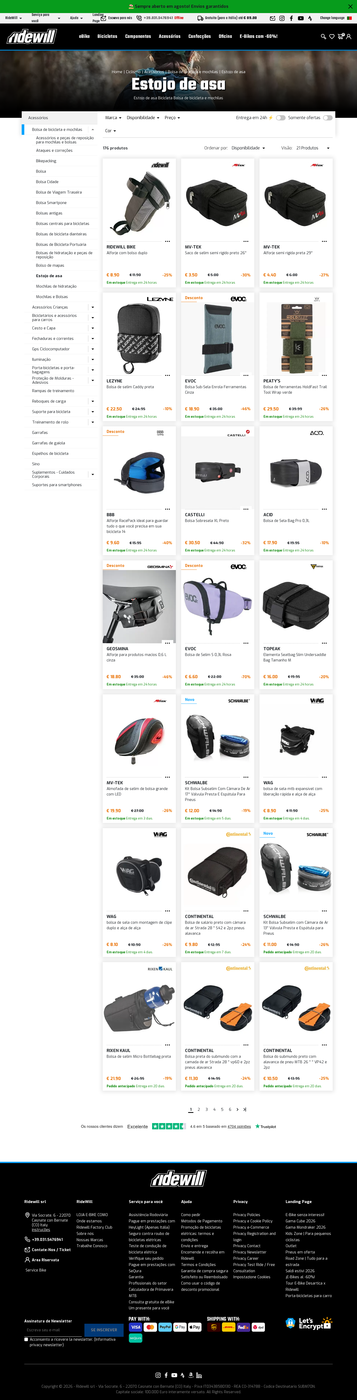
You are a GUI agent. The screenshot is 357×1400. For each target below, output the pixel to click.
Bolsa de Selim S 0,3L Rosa (208, 654)
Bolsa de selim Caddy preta (130, 387)
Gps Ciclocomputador (51, 349)
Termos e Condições (198, 1264)
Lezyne (114, 381)
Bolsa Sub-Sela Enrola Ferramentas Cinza (215, 390)
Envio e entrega (194, 1246)
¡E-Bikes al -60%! (300, 1277)
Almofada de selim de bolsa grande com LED (137, 791)
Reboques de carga (49, 401)
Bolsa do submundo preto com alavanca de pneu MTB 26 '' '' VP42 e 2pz (295, 1062)
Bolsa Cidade (47, 181)
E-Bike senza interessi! (305, 1214)
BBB (110, 515)
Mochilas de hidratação (56, 286)
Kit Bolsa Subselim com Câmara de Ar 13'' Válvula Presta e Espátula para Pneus (295, 928)
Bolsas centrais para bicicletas (62, 223)
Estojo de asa (233, 71)
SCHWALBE (196, 783)
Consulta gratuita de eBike (151, 1302)
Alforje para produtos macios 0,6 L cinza (136, 657)
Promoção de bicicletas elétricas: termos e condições (201, 1233)
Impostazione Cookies (251, 1277)
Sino (36, 464)
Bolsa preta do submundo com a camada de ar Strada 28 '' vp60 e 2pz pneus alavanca (217, 1062)
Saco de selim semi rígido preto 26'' (215, 253)
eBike (84, 36)
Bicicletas (107, 36)
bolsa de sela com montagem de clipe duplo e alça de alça (139, 925)
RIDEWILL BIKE (121, 247)
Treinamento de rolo (50, 422)
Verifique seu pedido (146, 1258)
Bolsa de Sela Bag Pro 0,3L (286, 520)
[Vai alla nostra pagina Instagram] (158, 1375)
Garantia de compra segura (204, 1271)
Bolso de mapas (50, 265)
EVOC (190, 381)
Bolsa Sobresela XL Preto (207, 520)
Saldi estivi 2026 (300, 1271)
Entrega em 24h (251, 117)
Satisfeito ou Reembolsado (204, 1277)
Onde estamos (89, 1221)
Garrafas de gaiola (48, 443)
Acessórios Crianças (50, 307)
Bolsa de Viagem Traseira (59, 192)
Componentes (138, 36)
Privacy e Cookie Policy (253, 1221)
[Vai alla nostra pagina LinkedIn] (199, 1375)
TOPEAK (271, 649)
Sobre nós (85, 1233)
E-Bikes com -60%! (259, 36)
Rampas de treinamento (53, 390)
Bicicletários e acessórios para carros (54, 318)
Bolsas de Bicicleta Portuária (61, 244)
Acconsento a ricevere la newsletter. (73, 1342)
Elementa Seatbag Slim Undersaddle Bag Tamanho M (294, 657)
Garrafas (40, 432)
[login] (349, 37)
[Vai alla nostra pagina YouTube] (174, 1375)
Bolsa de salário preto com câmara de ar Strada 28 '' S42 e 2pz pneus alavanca (215, 928)
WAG (268, 783)
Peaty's (271, 381)
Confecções (199, 36)
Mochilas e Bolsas (52, 296)
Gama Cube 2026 (300, 1221)
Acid (268, 515)
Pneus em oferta (300, 1252)
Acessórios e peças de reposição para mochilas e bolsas (65, 140)
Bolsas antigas (49, 213)
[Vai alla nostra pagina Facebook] (166, 1375)
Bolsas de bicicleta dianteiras (61, 234)
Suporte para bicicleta (51, 411)
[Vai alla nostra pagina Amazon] (191, 1375)
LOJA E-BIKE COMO (92, 1214)
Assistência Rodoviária (148, 1214)
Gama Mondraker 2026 (306, 1227)
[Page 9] (245, 1109)
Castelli (194, 515)
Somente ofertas (304, 117)
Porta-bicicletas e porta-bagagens (53, 370)
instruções (41, 1229)
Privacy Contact (247, 1246)
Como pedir (190, 1214)
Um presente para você (149, 1308)
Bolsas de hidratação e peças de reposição (64, 255)
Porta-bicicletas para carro (309, 1295)
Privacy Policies (246, 1214)
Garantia (136, 1277)
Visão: (286, 148)
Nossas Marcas (90, 1240)
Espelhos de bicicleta (50, 453)
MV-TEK (193, 247)
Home (117, 71)
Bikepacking (46, 161)
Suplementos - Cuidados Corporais (53, 474)
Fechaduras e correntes (53, 338)
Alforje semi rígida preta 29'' (288, 253)
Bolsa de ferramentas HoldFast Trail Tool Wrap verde (295, 390)
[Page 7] (237, 1109)
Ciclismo (133, 71)
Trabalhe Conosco (92, 1246)
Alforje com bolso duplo (127, 253)
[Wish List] (332, 37)
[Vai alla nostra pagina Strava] (183, 1375)
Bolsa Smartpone (51, 202)
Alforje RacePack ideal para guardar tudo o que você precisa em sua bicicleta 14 (137, 526)
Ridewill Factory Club (94, 1227)
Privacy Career (246, 1258)
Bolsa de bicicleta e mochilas (193, 71)
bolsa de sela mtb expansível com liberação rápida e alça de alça (292, 791)
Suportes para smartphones (57, 484)
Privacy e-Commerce (251, 1227)
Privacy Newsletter (250, 1252)
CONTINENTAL (199, 916)
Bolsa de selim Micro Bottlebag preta (139, 1056)
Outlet (291, 1246)
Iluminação (41, 359)
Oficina (225, 36)
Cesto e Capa (43, 328)
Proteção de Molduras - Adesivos (53, 380)
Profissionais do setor (148, 1283)
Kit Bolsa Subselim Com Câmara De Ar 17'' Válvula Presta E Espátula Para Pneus (217, 794)
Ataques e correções (54, 150)
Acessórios (170, 36)
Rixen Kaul (118, 1050)
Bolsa (41, 171)
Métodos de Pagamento (201, 1221)
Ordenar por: (216, 148)
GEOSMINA (117, 649)
